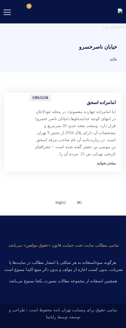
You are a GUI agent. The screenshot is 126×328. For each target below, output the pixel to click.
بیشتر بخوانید (106, 163)
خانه (113, 59)
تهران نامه (62, 310)
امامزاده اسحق (101, 102)
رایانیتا (51, 317)
